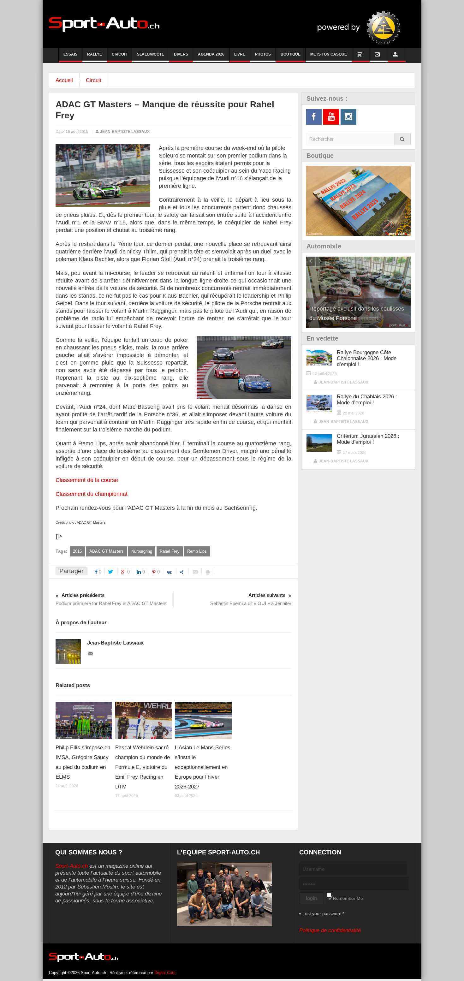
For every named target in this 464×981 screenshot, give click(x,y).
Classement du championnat (92, 494)
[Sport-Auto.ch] (104, 24)
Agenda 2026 (211, 54)
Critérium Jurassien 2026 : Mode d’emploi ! (368, 439)
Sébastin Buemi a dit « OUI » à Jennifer (250, 599)
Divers (181, 54)
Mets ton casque (328, 54)
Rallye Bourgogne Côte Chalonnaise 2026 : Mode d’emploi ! (366, 358)
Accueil (64, 80)
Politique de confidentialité (330, 930)
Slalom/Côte (150, 54)
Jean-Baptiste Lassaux (125, 131)
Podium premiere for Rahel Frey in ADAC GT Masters (111, 599)
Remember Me (348, 898)
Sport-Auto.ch (71, 866)
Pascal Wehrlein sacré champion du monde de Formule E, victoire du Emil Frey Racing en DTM (142, 767)
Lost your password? (323, 913)
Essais (70, 54)
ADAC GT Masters (106, 551)
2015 (77, 551)
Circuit (119, 54)
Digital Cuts (164, 972)
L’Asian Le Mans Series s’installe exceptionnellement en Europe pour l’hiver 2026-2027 (202, 767)
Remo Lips (197, 551)
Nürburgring (141, 551)
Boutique (290, 54)
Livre (239, 54)
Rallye (94, 54)
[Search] (402, 139)
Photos (263, 54)
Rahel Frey (170, 551)
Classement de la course (87, 480)
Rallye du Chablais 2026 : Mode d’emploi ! (367, 400)
